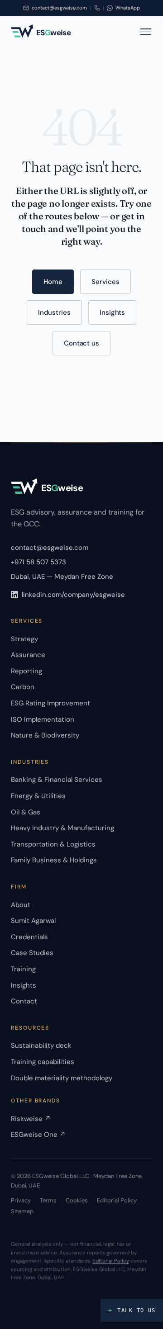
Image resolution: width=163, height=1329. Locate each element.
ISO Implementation (42, 719)
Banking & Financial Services (56, 779)
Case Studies (32, 952)
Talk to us (132, 1310)
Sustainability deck (41, 1045)
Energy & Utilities (38, 795)
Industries (54, 312)
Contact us (81, 343)
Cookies (77, 1200)
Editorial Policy (117, 1200)
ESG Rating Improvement (50, 703)
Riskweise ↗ (31, 1118)
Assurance (28, 654)
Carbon (22, 686)
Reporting (26, 671)
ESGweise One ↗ (38, 1134)
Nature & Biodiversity (45, 735)
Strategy (24, 638)
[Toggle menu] (145, 32)
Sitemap (22, 1211)
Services (105, 281)
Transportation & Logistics (53, 844)
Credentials (29, 936)
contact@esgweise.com (49, 547)
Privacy (21, 1200)
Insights (112, 312)
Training (23, 969)
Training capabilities (42, 1061)
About (20, 904)
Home (52, 281)
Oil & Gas (25, 812)
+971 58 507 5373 (38, 562)
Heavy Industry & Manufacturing (62, 827)
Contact (24, 1001)
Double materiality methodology (61, 1078)
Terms (48, 1200)
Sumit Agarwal (33, 920)
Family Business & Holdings (54, 860)
